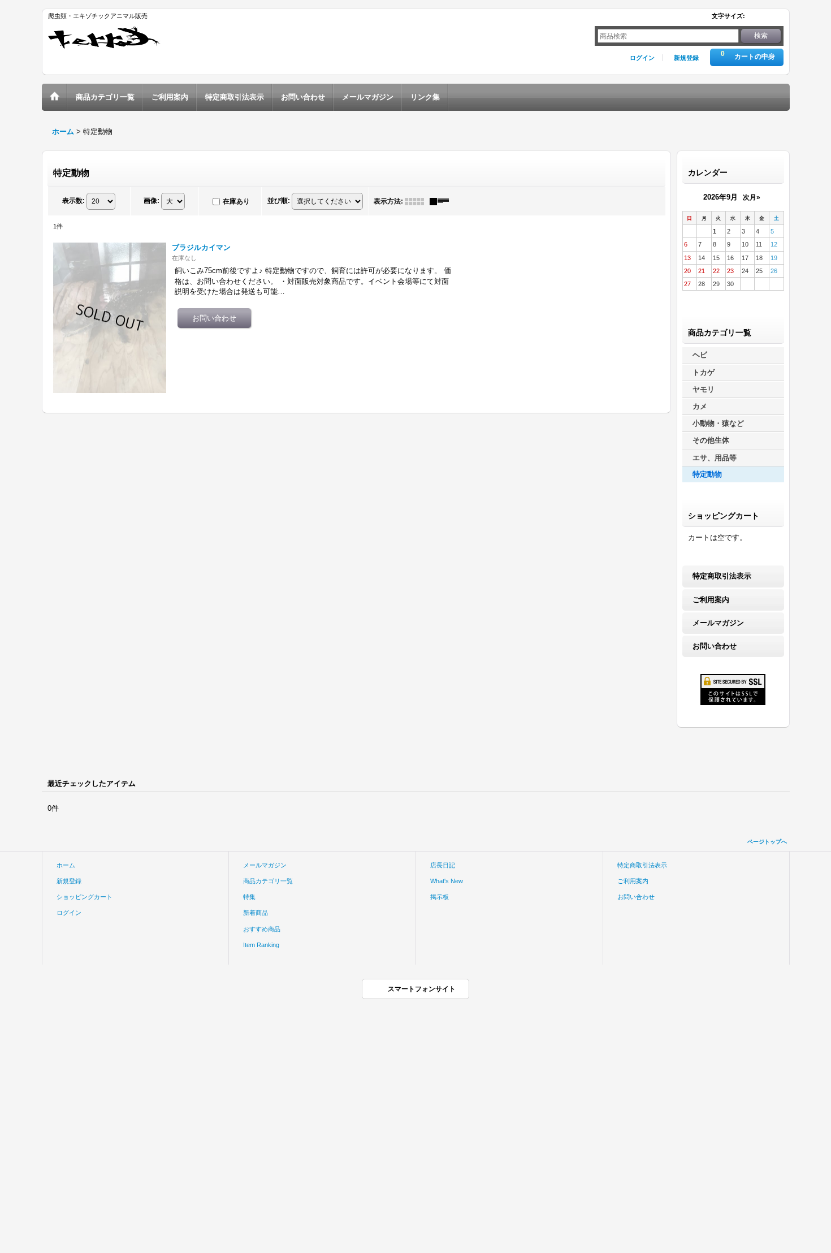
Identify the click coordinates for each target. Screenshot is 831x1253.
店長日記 (442, 865)
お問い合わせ (714, 646)
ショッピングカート (84, 896)
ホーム (66, 865)
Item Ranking (261, 944)
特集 (249, 896)
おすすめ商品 (261, 929)
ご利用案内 (710, 599)
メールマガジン (718, 623)
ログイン (642, 57)
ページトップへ (767, 842)
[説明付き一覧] (442, 201)
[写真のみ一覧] (417, 201)
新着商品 (255, 912)
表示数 (73, 201)
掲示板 (439, 896)
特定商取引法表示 (721, 576)
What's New (446, 881)
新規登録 (686, 57)
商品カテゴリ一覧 (268, 881)
